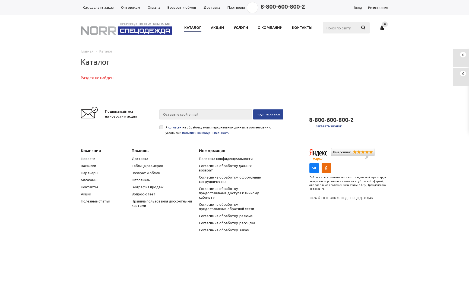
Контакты (89, 187)
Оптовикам (141, 180)
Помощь (140, 150)
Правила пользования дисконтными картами (162, 203)
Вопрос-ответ (144, 194)
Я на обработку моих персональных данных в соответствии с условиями (218, 130)
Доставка (140, 159)
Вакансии (88, 166)
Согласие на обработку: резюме (226, 216)
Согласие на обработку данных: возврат (225, 168)
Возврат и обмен (146, 173)
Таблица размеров (147, 166)
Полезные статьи (95, 201)
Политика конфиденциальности (226, 159)
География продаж (147, 187)
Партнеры (89, 173)
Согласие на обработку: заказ (224, 230)
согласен (175, 127)
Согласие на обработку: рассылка (227, 223)
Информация (212, 150)
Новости (88, 159)
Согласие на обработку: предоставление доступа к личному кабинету (229, 193)
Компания (91, 150)
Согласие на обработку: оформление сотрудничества (230, 179)
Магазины (89, 180)
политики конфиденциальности (206, 132)
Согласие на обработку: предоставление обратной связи (226, 206)
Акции (86, 194)
